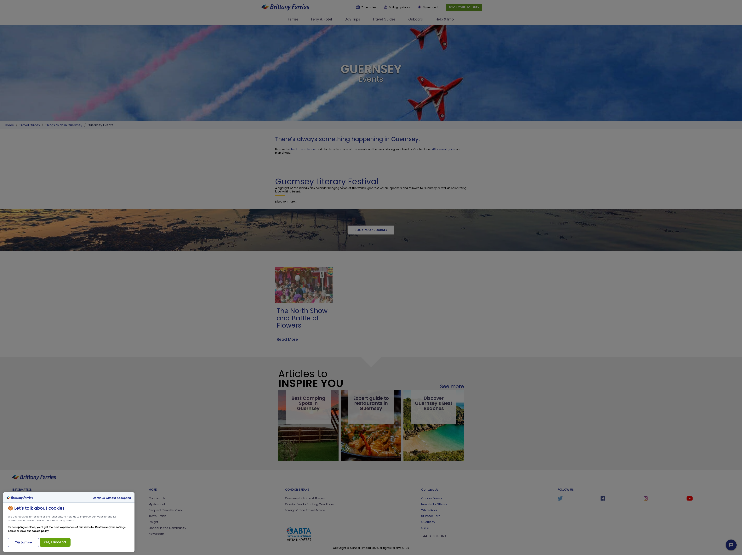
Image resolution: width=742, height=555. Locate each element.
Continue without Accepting (112, 498)
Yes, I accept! (55, 542)
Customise (23, 542)
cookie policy (40, 531)
